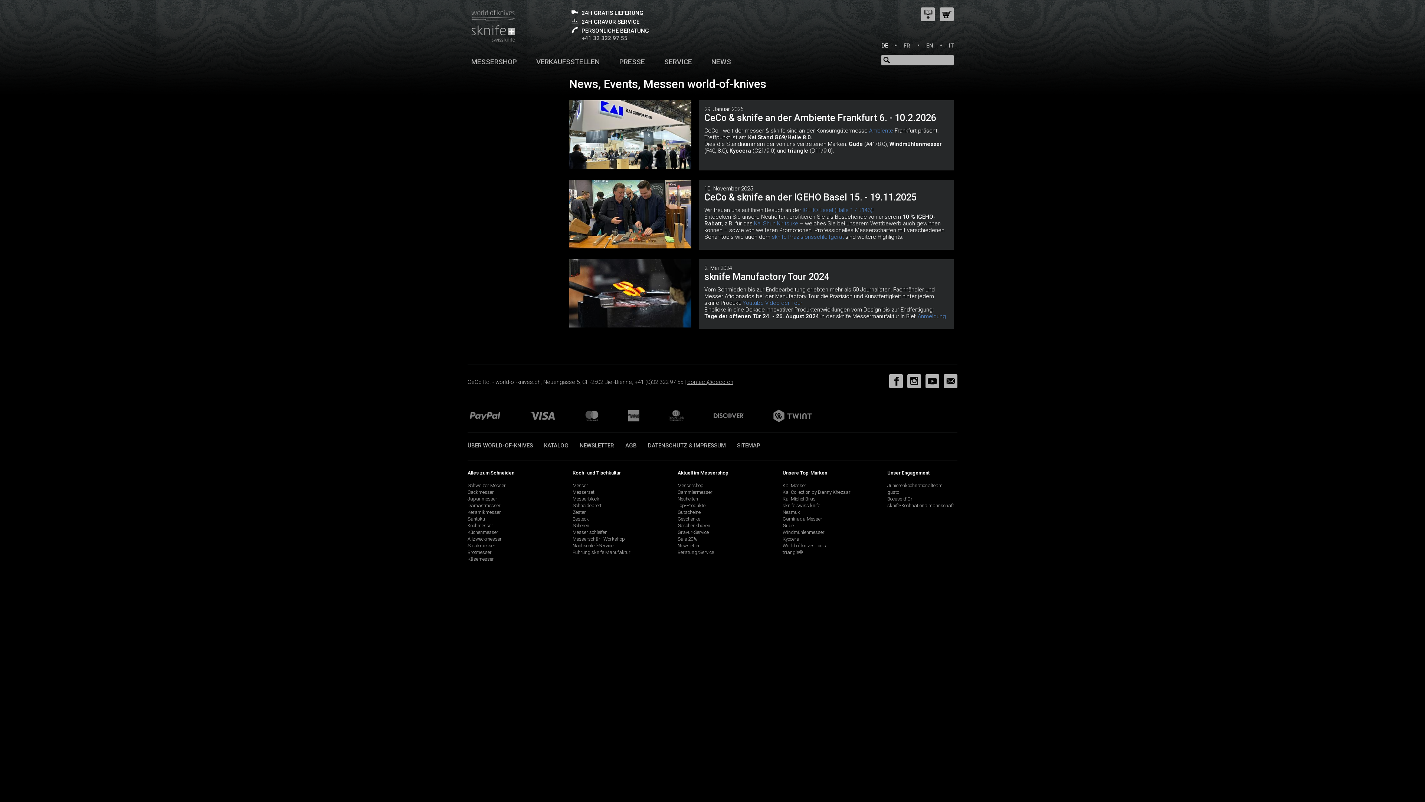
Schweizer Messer (487, 485)
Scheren (581, 525)
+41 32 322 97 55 (605, 38)
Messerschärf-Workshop (599, 539)
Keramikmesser (484, 512)
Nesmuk (791, 512)
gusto (893, 492)
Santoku (476, 519)
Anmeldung (932, 316)
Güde (788, 525)
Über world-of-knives (500, 445)
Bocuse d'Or (900, 499)
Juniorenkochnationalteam (915, 485)
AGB (631, 445)
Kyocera (791, 539)
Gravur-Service (693, 532)
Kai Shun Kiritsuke (776, 223)
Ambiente (881, 130)
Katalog (556, 445)
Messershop (494, 62)
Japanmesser (482, 499)
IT (951, 45)
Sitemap (748, 445)
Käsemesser (481, 559)
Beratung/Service (696, 552)
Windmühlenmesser (804, 532)
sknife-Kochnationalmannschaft (920, 505)
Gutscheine (689, 512)
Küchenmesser (483, 532)
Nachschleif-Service (593, 545)
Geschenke (689, 519)
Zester (579, 512)
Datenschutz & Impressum (687, 445)
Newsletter (597, 445)
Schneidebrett (587, 505)
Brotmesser (480, 552)
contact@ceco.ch (710, 382)
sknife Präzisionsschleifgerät (808, 237)
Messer (580, 485)
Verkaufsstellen (568, 62)
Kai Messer (794, 485)
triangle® (793, 552)
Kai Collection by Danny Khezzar (817, 492)
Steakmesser (481, 545)
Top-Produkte (691, 505)
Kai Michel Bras (799, 499)
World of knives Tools (804, 545)
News (721, 62)
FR (907, 45)
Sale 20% (687, 539)
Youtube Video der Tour (772, 303)
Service (678, 62)
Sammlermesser (695, 492)
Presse (632, 62)
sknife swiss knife (801, 505)
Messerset (583, 492)
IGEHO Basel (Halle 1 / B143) (837, 210)
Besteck (581, 519)
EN (929, 45)
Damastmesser (484, 505)
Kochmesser (480, 525)
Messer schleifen (590, 532)
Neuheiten (688, 499)
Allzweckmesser (485, 539)
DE (884, 45)
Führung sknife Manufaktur (601, 552)
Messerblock (586, 499)
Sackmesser (481, 492)
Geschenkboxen (694, 525)
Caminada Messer (802, 519)
